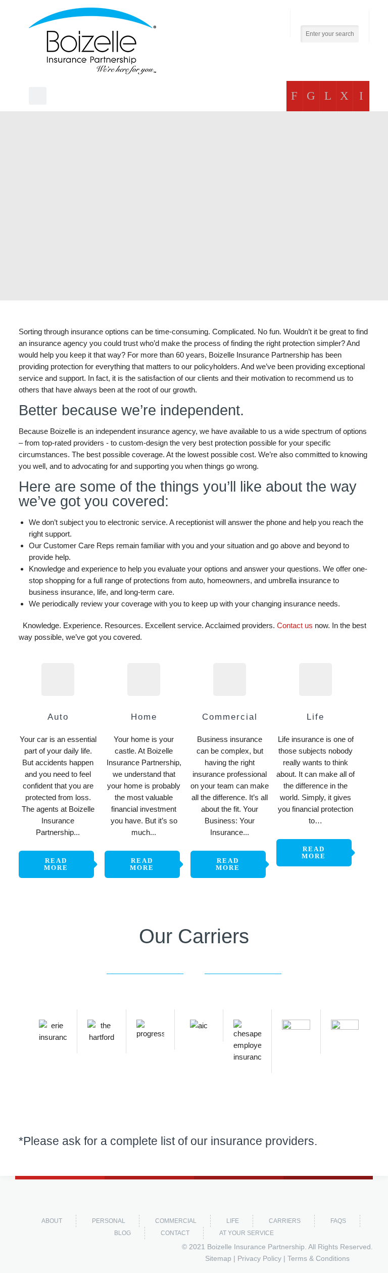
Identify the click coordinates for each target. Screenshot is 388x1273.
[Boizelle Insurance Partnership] (92, 41)
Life (232, 1220)
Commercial (176, 1220)
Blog (122, 1233)
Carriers (285, 1220)
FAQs (338, 1220)
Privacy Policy (259, 1258)
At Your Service (246, 1233)
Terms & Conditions (318, 1258)
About (51, 1220)
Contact (175, 1233)
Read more (56, 864)
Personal (108, 1220)
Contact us (295, 625)
